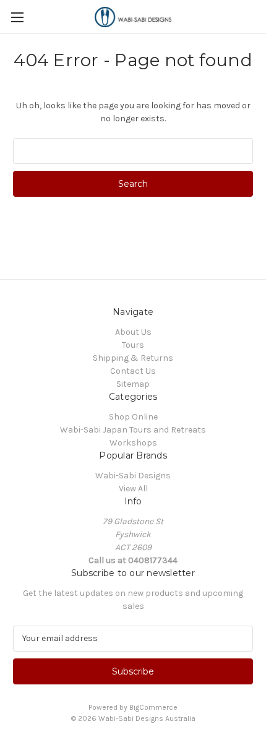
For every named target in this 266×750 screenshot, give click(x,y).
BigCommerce (153, 707)
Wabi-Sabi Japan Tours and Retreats (133, 430)
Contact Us (133, 371)
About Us (133, 332)
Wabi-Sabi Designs (133, 475)
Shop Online (133, 417)
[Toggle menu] (17, 17)
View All (133, 488)
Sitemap (133, 384)
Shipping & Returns (133, 358)
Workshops (133, 443)
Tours (133, 345)
